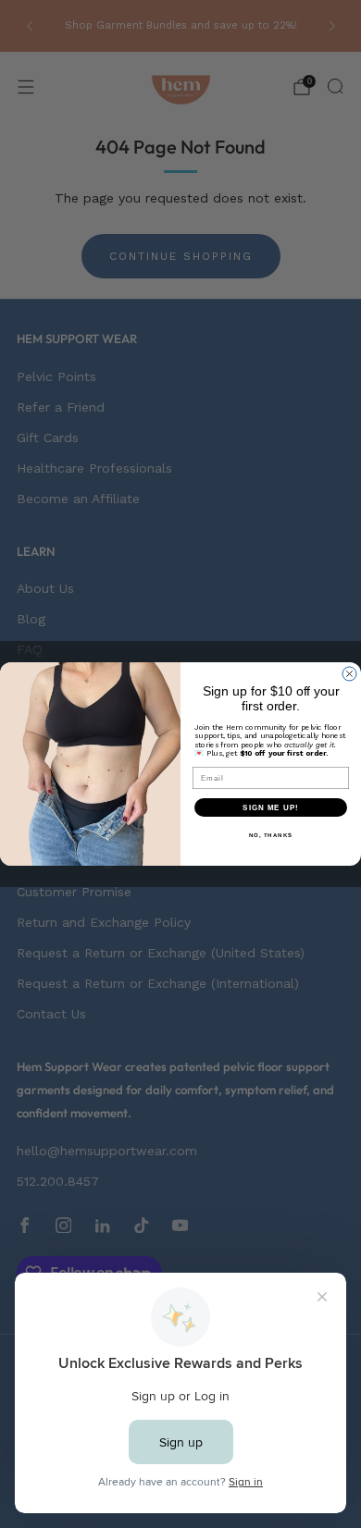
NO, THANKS (271, 835)
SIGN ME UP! (271, 808)
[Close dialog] (349, 674)
